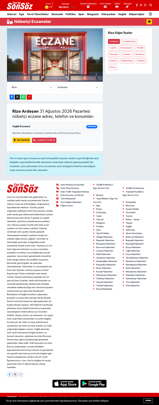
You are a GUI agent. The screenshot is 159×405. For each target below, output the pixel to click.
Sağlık (122, 14)
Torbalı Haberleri (104, 285)
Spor (81, 14)
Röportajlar (137, 14)
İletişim (99, 195)
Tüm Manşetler (68, 198)
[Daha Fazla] (29, 97)
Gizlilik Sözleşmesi (135, 188)
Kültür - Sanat (132, 219)
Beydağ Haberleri (135, 244)
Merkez (141, 61)
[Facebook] (9, 374)
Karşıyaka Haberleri (106, 265)
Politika (71, 14)
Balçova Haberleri (135, 237)
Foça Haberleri (133, 254)
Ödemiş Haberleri (105, 278)
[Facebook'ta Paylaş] (12, 97)
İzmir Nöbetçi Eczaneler (72, 185)
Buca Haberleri (133, 247)
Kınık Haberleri (133, 268)
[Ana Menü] (150, 14)
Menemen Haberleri (106, 275)
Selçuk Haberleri (104, 282)
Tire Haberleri (133, 282)
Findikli (140, 48)
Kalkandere (127, 61)
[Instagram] (20, 374)
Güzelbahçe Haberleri (137, 258)
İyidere (113, 61)
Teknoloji (130, 230)
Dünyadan (109, 14)
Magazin (93, 14)
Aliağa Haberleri (104, 237)
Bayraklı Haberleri (134, 240)
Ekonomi (57, 14)
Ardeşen (114, 41)
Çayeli (113, 48)
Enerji (99, 209)
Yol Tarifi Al (23, 140)
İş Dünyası (101, 212)
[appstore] (66, 383)
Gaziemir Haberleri (105, 258)
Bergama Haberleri (105, 244)
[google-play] (93, 383)
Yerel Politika (102, 233)
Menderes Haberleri (136, 272)
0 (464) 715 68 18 (46, 140)
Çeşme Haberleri (104, 251)
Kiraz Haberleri (103, 268)
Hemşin (127, 54)
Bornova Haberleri (105, 247)
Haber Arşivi (67, 205)
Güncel (11, 14)
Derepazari (126, 48)
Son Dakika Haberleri (71, 202)
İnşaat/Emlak (132, 209)
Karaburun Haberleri (136, 261)
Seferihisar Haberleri (136, 278)
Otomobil (130, 212)
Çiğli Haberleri (133, 251)
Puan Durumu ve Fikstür (72, 195)
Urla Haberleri (133, 285)
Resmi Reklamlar (104, 289)
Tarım (99, 216)
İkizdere (140, 54)
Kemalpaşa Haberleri (136, 265)
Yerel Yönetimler (38, 14)
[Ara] (150, 5)
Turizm (129, 216)
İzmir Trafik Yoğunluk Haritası (75, 192)
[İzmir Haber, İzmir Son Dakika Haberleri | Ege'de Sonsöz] (20, 5)
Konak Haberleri (104, 272)
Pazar (112, 67)
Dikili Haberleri (103, 254)
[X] (15, 374)
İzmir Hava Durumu (70, 188)
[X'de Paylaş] (17, 97)
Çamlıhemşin (129, 41)
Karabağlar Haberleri (106, 261)
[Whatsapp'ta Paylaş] (23, 97)
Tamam (148, 400)
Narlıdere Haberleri (135, 275)
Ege (21, 14)
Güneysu (114, 54)
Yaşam (129, 223)
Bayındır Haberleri (105, 240)
